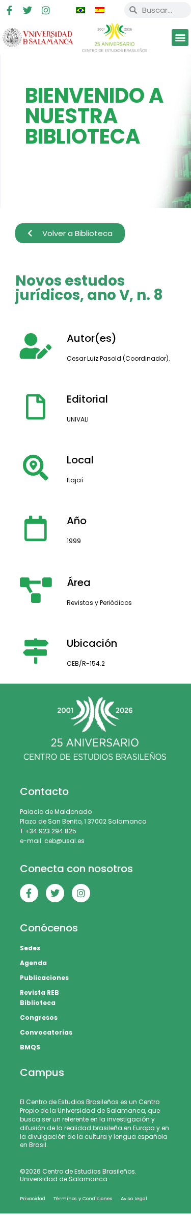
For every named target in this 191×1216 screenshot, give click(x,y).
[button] (180, 37)
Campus (42, 1072)
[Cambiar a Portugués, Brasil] (80, 10)
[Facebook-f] (9, 10)
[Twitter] (27, 10)
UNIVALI (78, 419)
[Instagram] (46, 10)
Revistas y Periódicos (99, 602)
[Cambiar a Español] (100, 10)
